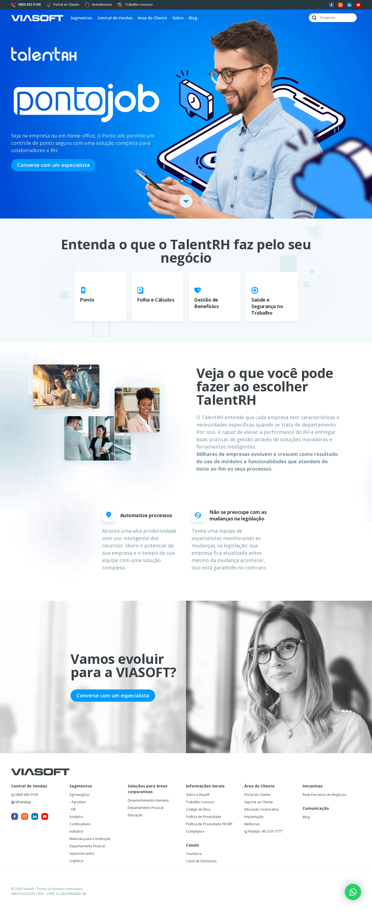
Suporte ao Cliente (258, 802)
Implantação (254, 816)
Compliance (195, 831)
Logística (76, 860)
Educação (135, 815)
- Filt (72, 809)
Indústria (76, 831)
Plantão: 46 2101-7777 (265, 831)
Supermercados (81, 853)
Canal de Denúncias (201, 861)
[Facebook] (331, 4)
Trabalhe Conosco (200, 802)
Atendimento (102, 4)
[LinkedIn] (349, 4)
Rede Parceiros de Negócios (324, 794)
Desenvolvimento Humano (148, 800)
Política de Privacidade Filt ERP (209, 824)
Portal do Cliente (66, 4)
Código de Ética (198, 809)
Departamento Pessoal (87, 846)
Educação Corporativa (261, 809)
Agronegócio (79, 794)
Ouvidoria (194, 853)
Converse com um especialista (53, 165)
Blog (193, 17)
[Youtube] (358, 4)
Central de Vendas (29, 786)
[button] (182, 181)
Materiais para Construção (90, 838)
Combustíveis (79, 824)
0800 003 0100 (26, 794)
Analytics (76, 816)
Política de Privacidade (203, 816)
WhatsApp (22, 802)
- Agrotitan (77, 802)
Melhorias (252, 824)
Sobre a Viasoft (197, 794)
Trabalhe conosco (139, 4)
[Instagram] (340, 4)
